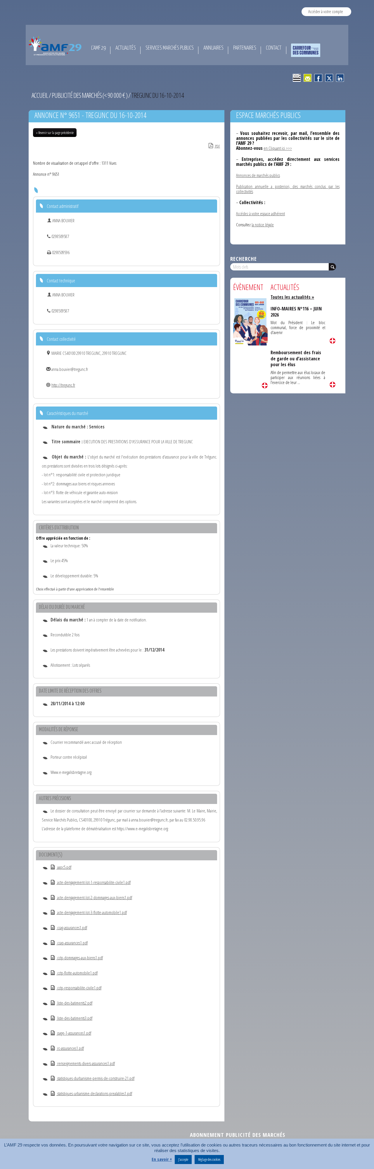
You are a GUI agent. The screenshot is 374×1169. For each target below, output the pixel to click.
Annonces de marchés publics (258, 175)
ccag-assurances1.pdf (71, 927)
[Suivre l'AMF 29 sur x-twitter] (329, 77)
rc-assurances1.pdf (70, 1048)
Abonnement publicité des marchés (237, 1134)
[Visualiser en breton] (296, 77)
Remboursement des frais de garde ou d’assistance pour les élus (296, 358)
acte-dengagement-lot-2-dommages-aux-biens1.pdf (94, 897)
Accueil (40, 95)
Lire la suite (265, 385)
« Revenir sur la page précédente (55, 132)
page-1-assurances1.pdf (73, 1033)
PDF (217, 146)
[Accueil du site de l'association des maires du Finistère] (56, 46)
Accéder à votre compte (325, 11)
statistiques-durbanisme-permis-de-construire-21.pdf (95, 1078)
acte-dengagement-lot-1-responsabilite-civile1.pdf (93, 882)
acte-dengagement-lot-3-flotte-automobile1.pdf (91, 912)
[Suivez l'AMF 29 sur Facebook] (318, 77)
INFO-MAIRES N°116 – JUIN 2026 (296, 311)
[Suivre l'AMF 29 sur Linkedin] (340, 77)
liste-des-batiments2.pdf (74, 1003)
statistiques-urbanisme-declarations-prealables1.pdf (94, 1093)
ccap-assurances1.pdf (72, 943)
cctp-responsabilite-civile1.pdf (78, 988)
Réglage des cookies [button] (209, 1159)
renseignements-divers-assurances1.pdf (85, 1063)
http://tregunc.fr (63, 385)
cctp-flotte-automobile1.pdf (77, 973)
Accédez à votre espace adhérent (260, 213)
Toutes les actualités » (292, 297)
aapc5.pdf (63, 867)
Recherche (243, 258)
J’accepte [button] (183, 1159)
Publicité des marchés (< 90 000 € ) (89, 95)
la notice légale (263, 224)
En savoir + (162, 1159)
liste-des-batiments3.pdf (74, 1018)
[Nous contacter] (307, 77)
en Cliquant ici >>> (278, 148)
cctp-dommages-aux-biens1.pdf (79, 957)
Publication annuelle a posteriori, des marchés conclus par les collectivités (288, 188)
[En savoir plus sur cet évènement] (250, 321)
